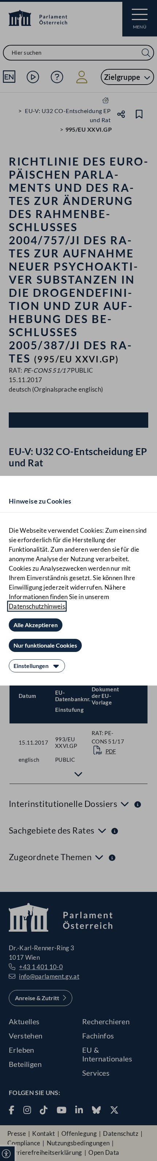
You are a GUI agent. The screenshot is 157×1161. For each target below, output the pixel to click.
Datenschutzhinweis (37, 606)
